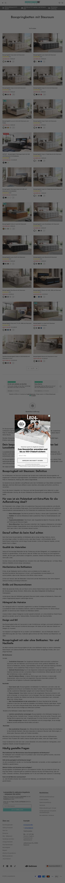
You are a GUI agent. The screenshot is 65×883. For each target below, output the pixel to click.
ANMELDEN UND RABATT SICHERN (32, 460)
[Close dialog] (49, 416)
